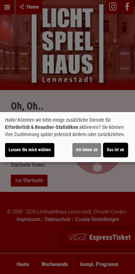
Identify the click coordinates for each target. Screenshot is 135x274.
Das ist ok (115, 149)
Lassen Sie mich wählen (30, 149)
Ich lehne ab (87, 149)
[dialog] (67, 137)
